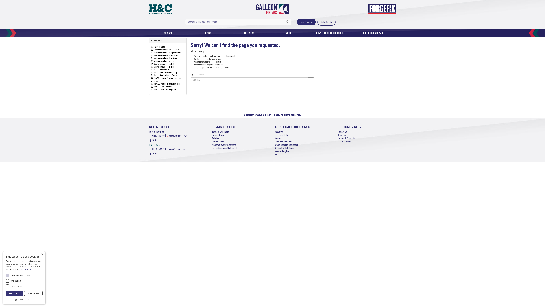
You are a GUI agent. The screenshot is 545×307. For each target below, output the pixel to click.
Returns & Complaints (347, 138)
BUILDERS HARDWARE (374, 33)
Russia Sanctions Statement (224, 148)
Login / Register (306, 22)
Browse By (156, 40)
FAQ (276, 154)
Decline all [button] (33, 293)
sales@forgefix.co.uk (178, 135)
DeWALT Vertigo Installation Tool (166, 84)
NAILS (289, 33)
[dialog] (24, 277)
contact (203, 65)
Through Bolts (159, 47)
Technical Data (281, 135)
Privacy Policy (218, 135)
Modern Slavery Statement (224, 145)
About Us (279, 131)
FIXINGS (207, 33)
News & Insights (282, 151)
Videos (278, 138)
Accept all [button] (14, 293)
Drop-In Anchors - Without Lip (165, 72)
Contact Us (342, 131)
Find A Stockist (344, 141)
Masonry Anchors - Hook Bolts (165, 55)
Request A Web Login (284, 148)
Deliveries (342, 135)
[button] (24, 299)
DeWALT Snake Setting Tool (164, 89)
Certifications (218, 141)
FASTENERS (249, 33)
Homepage (201, 59)
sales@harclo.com (177, 149)
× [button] (42, 254)
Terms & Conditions (220, 131)
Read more (26, 269)
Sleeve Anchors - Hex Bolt (163, 67)
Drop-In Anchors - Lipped (163, 70)
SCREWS (168, 33)
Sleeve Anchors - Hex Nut (163, 64)
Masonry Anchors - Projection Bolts (167, 52)
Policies (215, 138)
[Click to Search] (287, 22)
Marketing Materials (283, 141)
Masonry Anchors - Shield (163, 61)
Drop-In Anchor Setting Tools (165, 75)
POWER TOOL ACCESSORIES (330, 33)
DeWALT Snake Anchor (162, 87)
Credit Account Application (286, 145)
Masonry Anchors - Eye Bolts (165, 58)
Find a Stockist (326, 22)
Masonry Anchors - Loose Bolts (166, 50)
